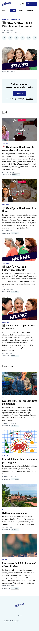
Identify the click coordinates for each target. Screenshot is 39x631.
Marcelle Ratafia (9, 423)
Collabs (5, 19)
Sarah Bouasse (8, 172)
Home (4, 10)
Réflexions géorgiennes (14, 513)
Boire (21, 10)
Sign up (20, 615)
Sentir (4, 560)
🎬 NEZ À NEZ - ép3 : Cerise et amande (18, 326)
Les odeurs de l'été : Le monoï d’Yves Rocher (19, 564)
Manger (30, 10)
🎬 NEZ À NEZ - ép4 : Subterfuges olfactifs (14, 268)
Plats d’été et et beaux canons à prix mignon (19, 460)
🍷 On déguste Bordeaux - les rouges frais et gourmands (18, 148)
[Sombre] (20, 4)
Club (13, 10)
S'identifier (29, 99)
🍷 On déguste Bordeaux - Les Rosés (19, 209)
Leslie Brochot (8, 30)
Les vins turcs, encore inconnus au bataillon (19, 402)
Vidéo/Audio (15, 19)
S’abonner (31, 4)
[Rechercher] (23, 4)
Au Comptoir (7, 230)
